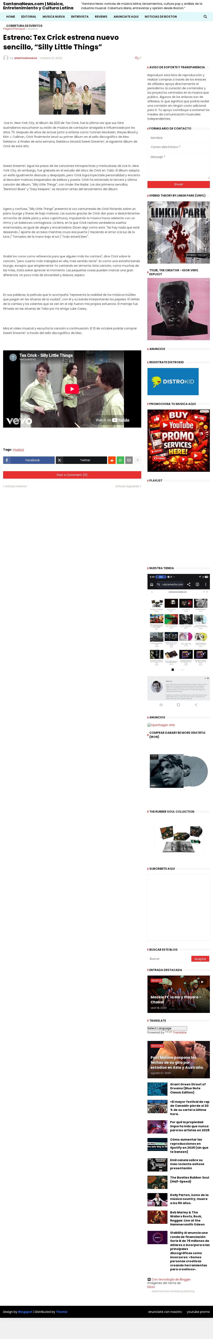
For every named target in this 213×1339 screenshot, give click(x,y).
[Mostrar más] (137, 460)
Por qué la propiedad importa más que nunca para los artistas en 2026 (189, 1126)
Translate (180, 1032)
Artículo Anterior (16, 486)
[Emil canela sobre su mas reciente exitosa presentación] (157, 1164)
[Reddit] (112, 460)
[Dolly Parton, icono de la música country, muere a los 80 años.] (157, 1199)
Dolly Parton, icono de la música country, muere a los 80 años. (189, 1199)
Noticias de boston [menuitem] (161, 17)
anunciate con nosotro (165, 1312)
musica (18, 449)
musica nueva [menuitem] (54, 17)
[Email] (129, 460)
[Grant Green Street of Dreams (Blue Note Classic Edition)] (157, 1089)
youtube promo (198, 1312)
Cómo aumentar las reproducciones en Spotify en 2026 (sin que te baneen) (189, 1146)
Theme (61, 1312)
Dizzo (151, 1287)
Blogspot (25, 1312)
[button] (205, 16)
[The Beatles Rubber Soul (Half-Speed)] (157, 1182)
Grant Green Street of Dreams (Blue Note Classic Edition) (188, 1088)
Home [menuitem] (10, 17)
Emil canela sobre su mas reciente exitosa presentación (187, 1164)
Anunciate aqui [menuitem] (126, 17)
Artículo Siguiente (127, 486)
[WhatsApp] (120, 460)
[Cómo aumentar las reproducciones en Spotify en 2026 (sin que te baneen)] (157, 1144)
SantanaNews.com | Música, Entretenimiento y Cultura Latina (38, 6)
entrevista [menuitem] (80, 17)
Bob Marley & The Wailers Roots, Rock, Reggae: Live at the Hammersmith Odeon (187, 1219)
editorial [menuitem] (28, 17)
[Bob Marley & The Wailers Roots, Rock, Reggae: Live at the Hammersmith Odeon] (157, 1217)
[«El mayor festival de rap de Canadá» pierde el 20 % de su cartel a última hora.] (157, 1106)
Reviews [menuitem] (101, 17)
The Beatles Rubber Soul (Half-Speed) (189, 1180)
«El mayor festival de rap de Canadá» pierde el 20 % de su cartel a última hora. (189, 1108)
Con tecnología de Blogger (171, 1279)
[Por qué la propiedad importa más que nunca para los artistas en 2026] (157, 1127)
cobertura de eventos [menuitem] (24, 26)
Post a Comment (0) (72, 475)
